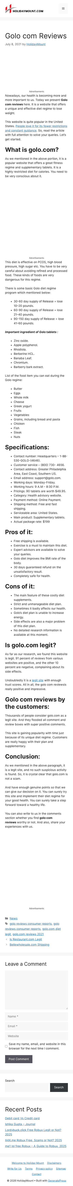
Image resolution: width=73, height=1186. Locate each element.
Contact (36, 1174)
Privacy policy (44, 1168)
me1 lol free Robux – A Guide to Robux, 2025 (35, 1146)
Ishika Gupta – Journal (20, 1124)
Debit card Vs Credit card (22, 1118)
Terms (29, 1168)
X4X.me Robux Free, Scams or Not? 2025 (33, 1140)
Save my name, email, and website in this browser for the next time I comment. (37, 1046)
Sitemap (61, 1168)
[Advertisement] (36, 71)
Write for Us (14, 1168)
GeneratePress (57, 1180)
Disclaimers (54, 1163)
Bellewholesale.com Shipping (29, 944)
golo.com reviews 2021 (28, 934)
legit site (37, 680)
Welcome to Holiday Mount (28, 1163)
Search (10, 1080)
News (13, 918)
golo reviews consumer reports (31, 923)
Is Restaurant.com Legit (26, 939)
